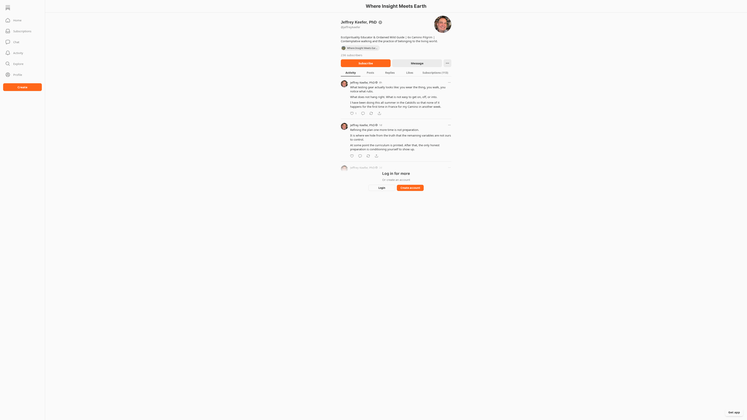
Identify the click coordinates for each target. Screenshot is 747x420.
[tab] (350, 72)
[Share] (379, 113)
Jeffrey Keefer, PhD (362, 82)
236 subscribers (351, 55)
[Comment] (363, 113)
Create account (410, 188)
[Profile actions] (447, 63)
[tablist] (396, 72)
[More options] (449, 82)
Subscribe (366, 63)
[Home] (7, 7)
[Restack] (371, 113)
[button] (22, 20)
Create (22, 87)
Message (417, 63)
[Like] (352, 156)
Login (381, 188)
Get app (734, 412)
